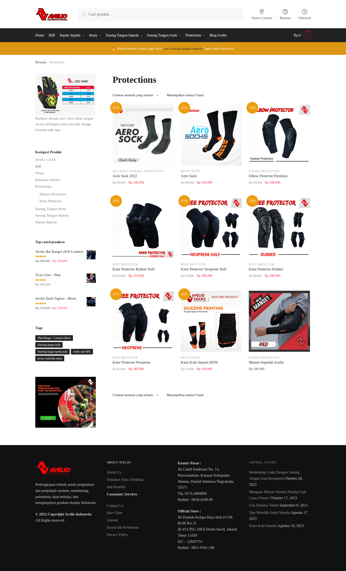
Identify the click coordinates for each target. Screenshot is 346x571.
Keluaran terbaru (127, 171)
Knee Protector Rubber (266, 269)
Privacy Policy (117, 535)
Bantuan (285, 18)
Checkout (304, 18)
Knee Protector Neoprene (131, 362)
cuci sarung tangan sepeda (183, 48)
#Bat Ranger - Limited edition (54, 338)
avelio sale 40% (82, 351)
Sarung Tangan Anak (50, 209)
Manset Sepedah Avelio (266, 362)
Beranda (40, 62)
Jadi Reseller (116, 487)
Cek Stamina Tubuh (264, 505)
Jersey (39, 173)
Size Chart (114, 513)
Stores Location (261, 18)
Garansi (112, 520)
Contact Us (115, 506)
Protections (154, 171)
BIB (38, 166)
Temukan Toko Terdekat (125, 480)
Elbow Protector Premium (268, 176)
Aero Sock (189, 176)
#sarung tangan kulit (49, 344)
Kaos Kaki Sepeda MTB (199, 362)
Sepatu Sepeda (46, 222)
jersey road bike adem (50, 358)
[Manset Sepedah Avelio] (279, 321)
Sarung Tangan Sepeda (52, 215)
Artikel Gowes (262, 462)
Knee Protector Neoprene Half (203, 269)
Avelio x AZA (45, 159)
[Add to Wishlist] (167, 111)
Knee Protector (125, 264)
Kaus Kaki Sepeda (263, 526)
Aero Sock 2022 (125, 176)
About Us (114, 472)
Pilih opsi (143, 193)
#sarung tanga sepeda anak (52, 351)
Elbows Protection (264, 171)
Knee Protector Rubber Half (133, 269)
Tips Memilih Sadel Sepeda (269, 513)
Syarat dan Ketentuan (123, 527)
